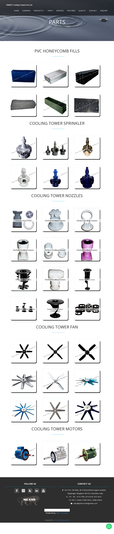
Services (60, 10)
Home (16, 10)
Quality (82, 10)
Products (38, 10)
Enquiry (104, 10)
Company (26, 10)
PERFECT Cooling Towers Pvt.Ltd (19, 5)
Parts (50, 10)
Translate (64, 513)
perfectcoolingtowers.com (61, 520)
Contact (93, 10)
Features (71, 10)
